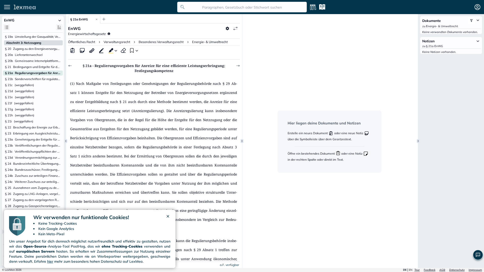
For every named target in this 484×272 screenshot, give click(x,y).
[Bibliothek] (313, 7)
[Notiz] (82, 50)
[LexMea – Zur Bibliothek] (94, 7)
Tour (417, 269)
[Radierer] (123, 50)
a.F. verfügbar (229, 265)
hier (50, 261)
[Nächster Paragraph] (238, 66)
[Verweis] (91, 50)
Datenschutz (457, 269)
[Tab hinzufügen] (103, 19)
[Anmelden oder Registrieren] (477, 7)
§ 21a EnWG (79, 19)
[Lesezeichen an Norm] (131, 50)
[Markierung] (109, 50)
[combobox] (242, 7)
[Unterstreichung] (101, 50)
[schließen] (167, 217)
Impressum (475, 269)
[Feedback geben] (478, 255)
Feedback (429, 269)
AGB (442, 269)
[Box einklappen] (60, 20)
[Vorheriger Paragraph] (70, 66)
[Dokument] (72, 50)
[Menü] (7, 7)
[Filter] (471, 20)
